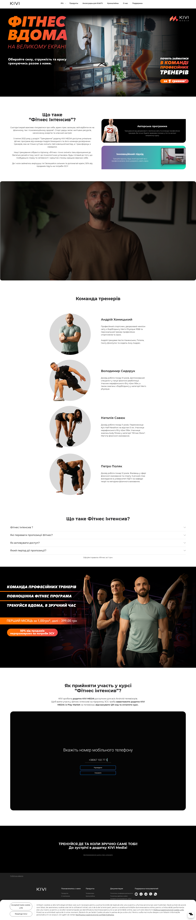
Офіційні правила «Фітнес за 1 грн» (98, 558)
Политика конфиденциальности (121, 893)
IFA (62, 3)
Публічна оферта (16, 876)
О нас (125, 3)
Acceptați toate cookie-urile (21, 906)
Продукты (73, 3)
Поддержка (137, 3)
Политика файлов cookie (119, 896)
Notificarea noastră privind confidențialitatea (95, 915)
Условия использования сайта (120, 898)
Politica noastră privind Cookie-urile (168, 910)
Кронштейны (113, 3)
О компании (65, 896)
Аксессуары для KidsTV (92, 3)
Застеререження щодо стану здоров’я (98, 855)
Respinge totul (21, 914)
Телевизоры (90, 893)
